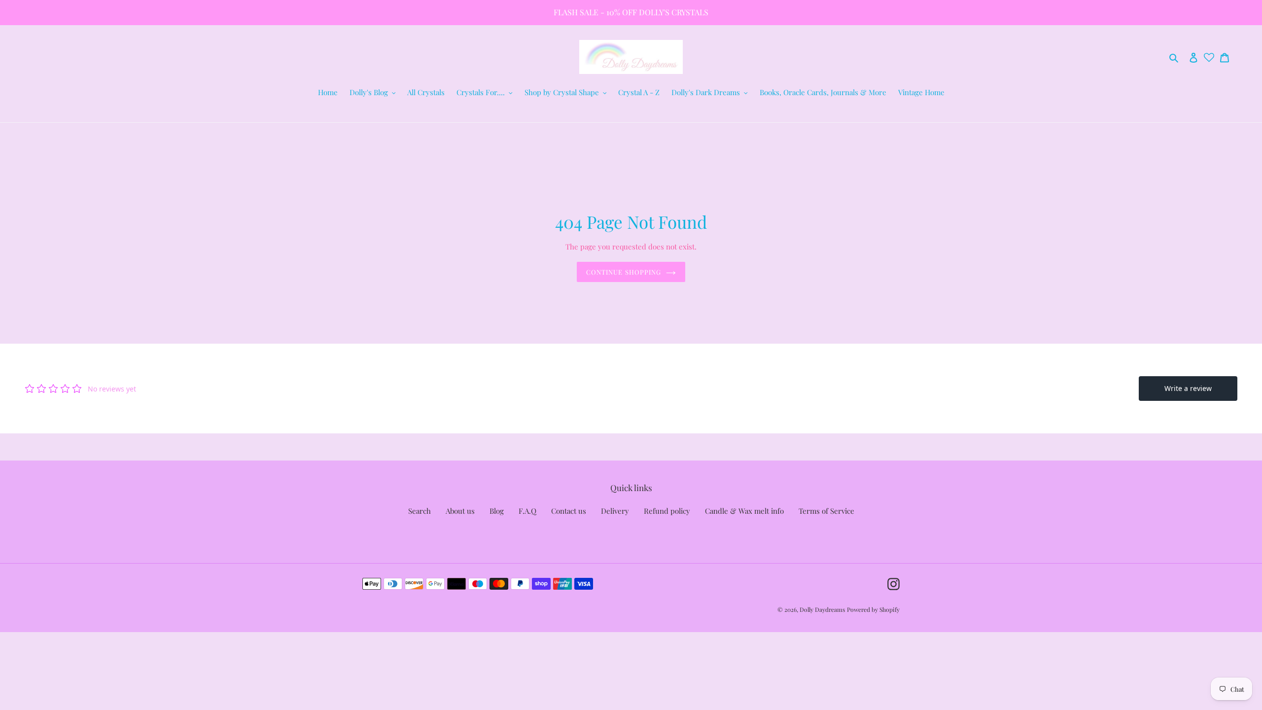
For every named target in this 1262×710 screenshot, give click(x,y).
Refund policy (667, 511)
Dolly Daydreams (822, 609)
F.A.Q (527, 511)
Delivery (615, 511)
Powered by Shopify (873, 609)
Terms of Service (826, 511)
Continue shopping (623, 272)
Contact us (568, 511)
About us (460, 511)
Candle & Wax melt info (744, 511)
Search (419, 511)
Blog (497, 511)
